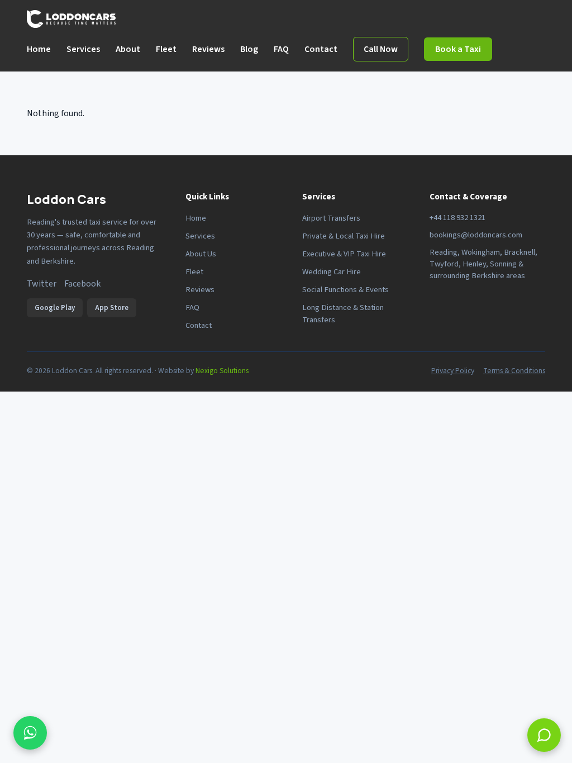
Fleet (166, 49)
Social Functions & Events (345, 289)
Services (83, 49)
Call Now (381, 49)
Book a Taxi (458, 49)
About (128, 49)
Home (39, 49)
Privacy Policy (452, 370)
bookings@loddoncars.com (476, 235)
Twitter (41, 284)
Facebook (82, 284)
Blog (249, 49)
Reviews (208, 49)
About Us (200, 254)
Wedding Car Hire (331, 272)
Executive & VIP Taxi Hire (344, 254)
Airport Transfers (331, 218)
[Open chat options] (30, 733)
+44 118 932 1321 (457, 217)
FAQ (281, 49)
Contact (320, 49)
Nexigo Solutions (222, 370)
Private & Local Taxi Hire (343, 236)
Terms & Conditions (514, 370)
